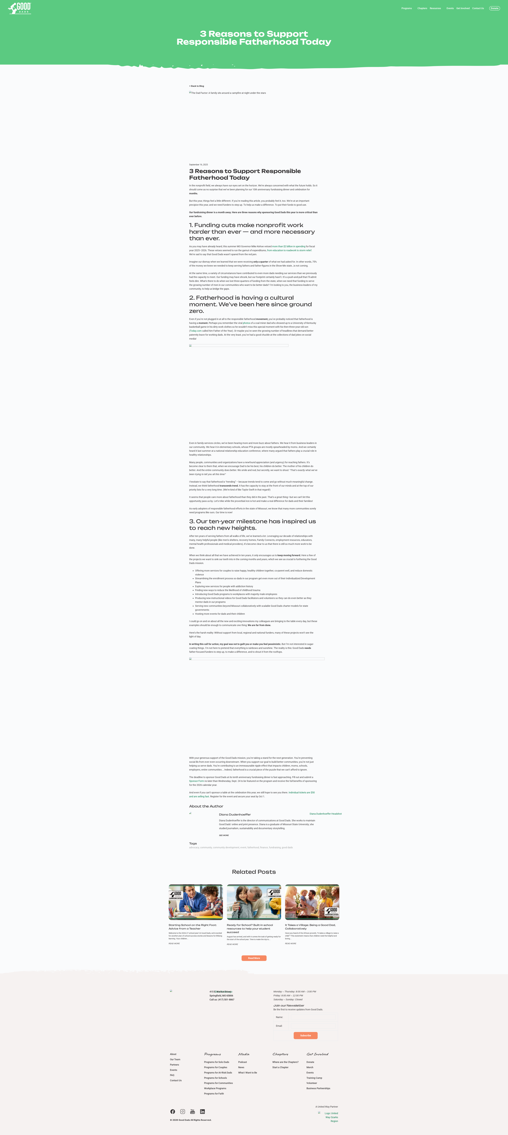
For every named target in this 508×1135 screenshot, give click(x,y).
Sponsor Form (196, 781)
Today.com (196, 330)
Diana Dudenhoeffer (235, 814)
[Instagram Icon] (182, 1111)
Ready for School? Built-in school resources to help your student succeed (250, 929)
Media (243, 1054)
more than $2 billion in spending (288, 246)
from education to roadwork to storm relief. (289, 250)
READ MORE (174, 943)
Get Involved (317, 1054)
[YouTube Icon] (192, 1111)
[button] (408, 8)
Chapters (280, 1054)
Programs (212, 1054)
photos (246, 323)
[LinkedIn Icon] (202, 1111)
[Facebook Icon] (172, 1111)
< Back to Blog (196, 86)
